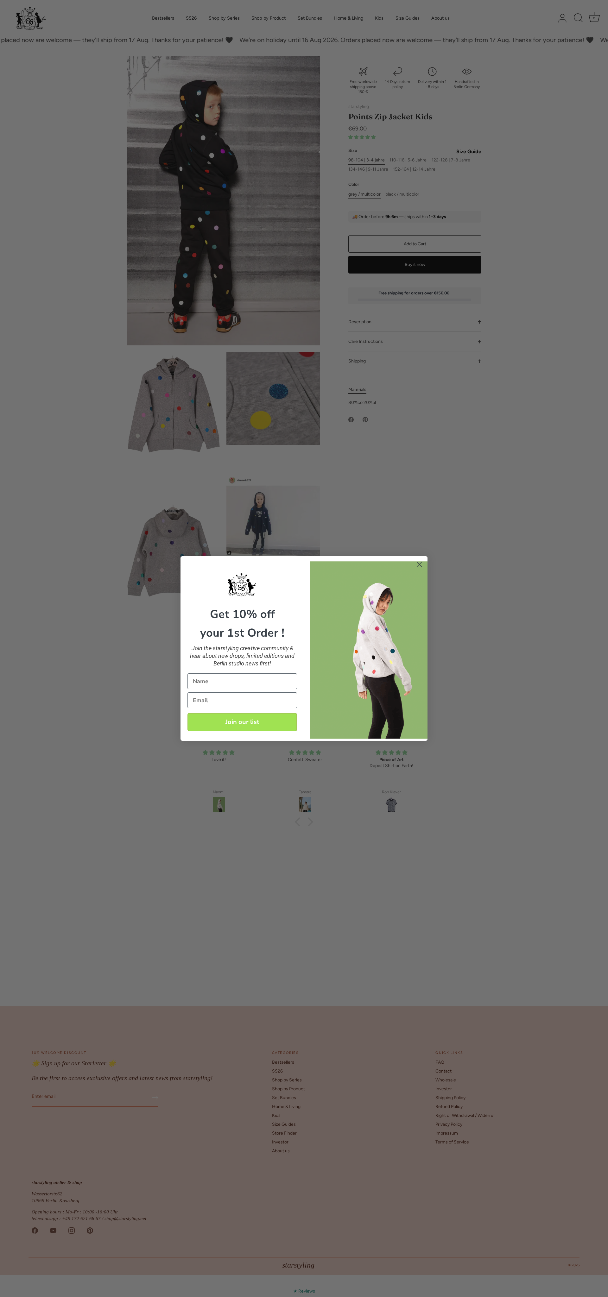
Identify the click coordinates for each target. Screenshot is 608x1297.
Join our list (242, 722)
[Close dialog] (419, 564)
